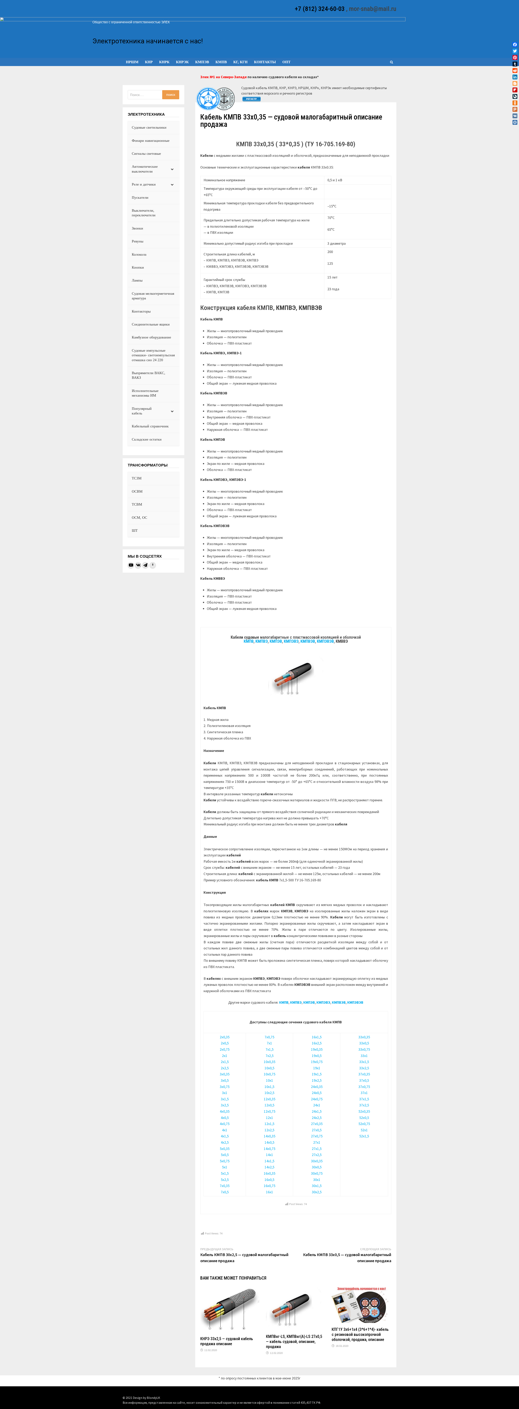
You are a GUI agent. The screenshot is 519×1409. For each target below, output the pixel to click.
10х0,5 (269, 1068)
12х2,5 (269, 1130)
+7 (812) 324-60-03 (320, 9)
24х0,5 (317, 1092)
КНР (149, 62)
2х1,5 (225, 1061)
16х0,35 (269, 1173)
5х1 (224, 1167)
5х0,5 (225, 1154)
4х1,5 (225, 1136)
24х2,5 (317, 1117)
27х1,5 (317, 1148)
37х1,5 (364, 1099)
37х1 (364, 1092)
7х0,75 (269, 1037)
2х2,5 (225, 1068)
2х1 (224, 1055)
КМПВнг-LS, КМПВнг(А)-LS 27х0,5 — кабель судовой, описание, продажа (294, 1341)
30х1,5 (317, 1185)
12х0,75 (269, 1111)
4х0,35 (224, 1111)
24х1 (316, 1105)
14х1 (269, 1154)
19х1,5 (317, 1074)
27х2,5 (317, 1154)
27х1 (316, 1142)
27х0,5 (317, 1130)
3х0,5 (225, 1080)
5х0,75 (224, 1161)
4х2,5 (225, 1142)
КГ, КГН (240, 62)
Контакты (265, 62)
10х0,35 (269, 1061)
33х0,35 (364, 1037)
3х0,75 (224, 1086)
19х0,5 (317, 1055)
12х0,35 (269, 1099)
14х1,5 (269, 1161)
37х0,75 (364, 1086)
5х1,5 (225, 1173)
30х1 (316, 1179)
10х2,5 (269, 1092)
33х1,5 (364, 1061)
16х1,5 (317, 1037)
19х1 (316, 1068)
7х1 (269, 1043)
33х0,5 (364, 1043)
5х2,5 (225, 1179)
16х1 (269, 1192)
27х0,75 (317, 1136)
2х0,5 (225, 1043)
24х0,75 (317, 1099)
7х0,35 (224, 1185)
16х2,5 (317, 1043)
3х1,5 (225, 1099)
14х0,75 (269, 1148)
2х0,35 (224, 1037)
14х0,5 (269, 1142)
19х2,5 (317, 1080)
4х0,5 (225, 1117)
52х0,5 (364, 1117)
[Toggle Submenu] (172, 169)
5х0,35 (224, 1148)
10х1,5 (269, 1086)
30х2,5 (317, 1192)
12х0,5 (269, 1105)
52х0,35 (364, 1111)
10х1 (269, 1080)
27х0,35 (317, 1123)
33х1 (364, 1055)
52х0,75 (364, 1123)
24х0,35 (317, 1086)
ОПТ (286, 62)
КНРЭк (182, 62)
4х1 (224, 1130)
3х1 (224, 1092)
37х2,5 (364, 1105)
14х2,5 (269, 1167)
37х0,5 (364, 1080)
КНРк (164, 62)
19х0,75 (317, 1061)
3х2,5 (225, 1105)
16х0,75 (269, 1185)
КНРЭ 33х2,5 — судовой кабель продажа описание (226, 1341)
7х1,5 (269, 1049)
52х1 (364, 1130)
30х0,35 (317, 1161)
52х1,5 (364, 1136)
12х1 (269, 1117)
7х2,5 (269, 1055)
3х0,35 (224, 1074)
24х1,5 (317, 1111)
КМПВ (221, 62)
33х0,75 (364, 1049)
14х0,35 (269, 1136)
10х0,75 (269, 1074)
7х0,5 (225, 1192)
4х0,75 (224, 1123)
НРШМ (132, 62)
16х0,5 (269, 1179)
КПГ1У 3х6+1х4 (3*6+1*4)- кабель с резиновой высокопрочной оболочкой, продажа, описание (360, 1334)
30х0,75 (317, 1173)
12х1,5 (269, 1123)
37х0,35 (364, 1074)
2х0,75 (224, 1049)
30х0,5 (317, 1167)
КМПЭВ (202, 62)
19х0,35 (317, 1049)
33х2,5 (364, 1068)
